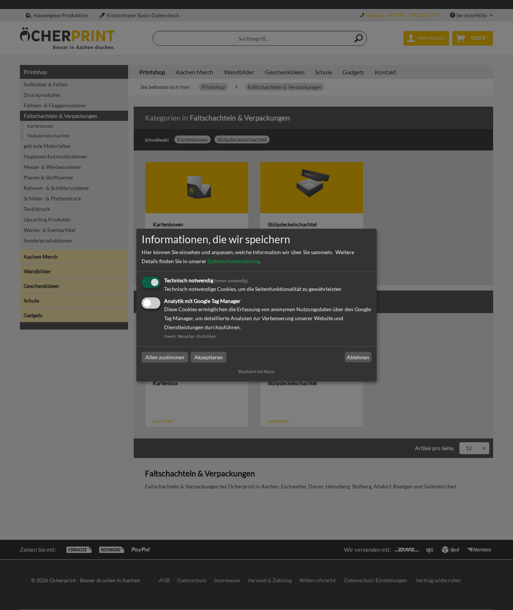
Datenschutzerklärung (234, 261)
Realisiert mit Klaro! (256, 371)
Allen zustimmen (164, 357)
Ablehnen (358, 357)
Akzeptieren (209, 357)
